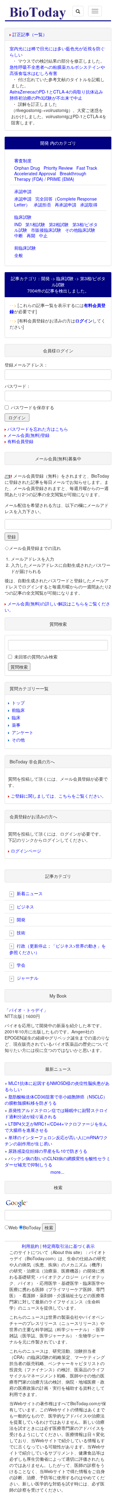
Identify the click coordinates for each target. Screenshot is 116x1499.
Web (13, 1227)
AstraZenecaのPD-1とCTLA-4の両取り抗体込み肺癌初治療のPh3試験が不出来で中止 (56, 95)
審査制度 (23, 160)
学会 (20, 965)
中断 (18, 235)
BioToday (32, 1227)
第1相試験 (35, 224)
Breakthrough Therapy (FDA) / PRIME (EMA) (50, 176)
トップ (18, 703)
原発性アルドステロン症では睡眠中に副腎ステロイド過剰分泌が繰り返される (56, 1113)
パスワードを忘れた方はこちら (37, 429)
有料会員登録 (20, 441)
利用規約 (30, 1246)
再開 (31, 235)
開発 (20, 919)
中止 (43, 235)
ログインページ (26, 851)
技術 (20, 932)
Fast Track (86, 168)
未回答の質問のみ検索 (36, 657)
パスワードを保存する (32, 407)
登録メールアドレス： (26, 365)
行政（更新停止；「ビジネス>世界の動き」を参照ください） (57, 949)
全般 (18, 255)
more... (57, 1172)
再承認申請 (65, 204)
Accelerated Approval (35, 173)
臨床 (16, 717)
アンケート (22, 732)
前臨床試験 (25, 248)
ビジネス (24, 906)
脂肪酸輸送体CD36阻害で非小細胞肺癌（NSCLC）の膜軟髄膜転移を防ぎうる (56, 1100)
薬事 (16, 725)
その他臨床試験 (80, 230)
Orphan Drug (27, 168)
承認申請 (23, 191)
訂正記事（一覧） (29, 34)
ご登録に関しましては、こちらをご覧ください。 (58, 796)
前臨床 (18, 710)
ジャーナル (26, 978)
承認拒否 (42, 204)
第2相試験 (59, 224)
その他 (18, 740)
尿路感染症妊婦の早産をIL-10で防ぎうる (47, 1151)
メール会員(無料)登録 (28, 435)
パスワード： (18, 386)
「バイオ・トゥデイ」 (26, 1010)
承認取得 (88, 204)
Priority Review (58, 168)
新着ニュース (29, 893)
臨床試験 (23, 217)
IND (18, 224)
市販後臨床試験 (46, 230)
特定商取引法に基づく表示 (69, 1246)
